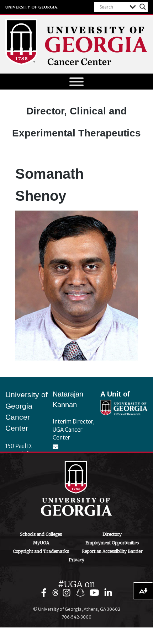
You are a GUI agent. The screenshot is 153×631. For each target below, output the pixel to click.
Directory (112, 534)
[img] (45, 592)
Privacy (76, 559)
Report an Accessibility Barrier (112, 551)
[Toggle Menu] (76, 81)
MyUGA (41, 542)
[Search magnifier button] (143, 7)
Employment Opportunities (112, 542)
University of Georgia (31, 7)
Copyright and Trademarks (41, 551)
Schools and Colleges (41, 534)
